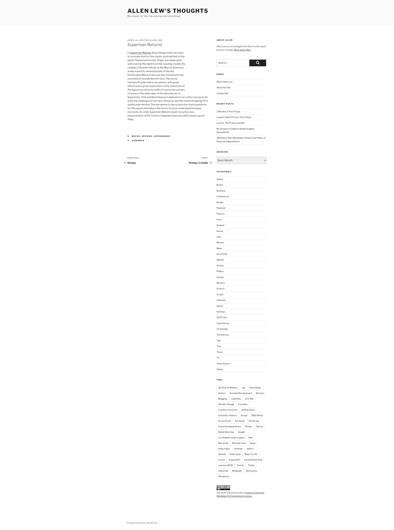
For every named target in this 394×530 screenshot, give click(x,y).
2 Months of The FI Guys (228, 111)
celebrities (236, 398)
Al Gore (221, 393)
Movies (136, 136)
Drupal (244, 415)
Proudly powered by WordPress (142, 523)
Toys (219, 346)
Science (221, 288)
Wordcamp (251, 470)
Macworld (223, 443)
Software (221, 300)
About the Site (224, 87)
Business (221, 190)
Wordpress (223, 476)
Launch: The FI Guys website (231, 123)
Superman (138, 140)
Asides (220, 179)
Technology (222, 329)
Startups (221, 311)
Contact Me (222, 93)
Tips (219, 340)
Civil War (249, 398)
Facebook (240, 421)
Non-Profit (222, 254)
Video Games (223, 363)
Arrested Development (240, 393)
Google (241, 432)
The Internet (223, 334)
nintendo (238, 448)
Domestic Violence (227, 415)
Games (259, 426)
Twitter (251, 465)
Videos (220, 369)
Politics (220, 271)
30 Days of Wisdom (228, 387)
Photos (220, 265)
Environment (224, 421)
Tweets (240, 465)
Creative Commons (227, 409)
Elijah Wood (257, 415)
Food (219, 219)
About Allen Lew (225, 81)
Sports (220, 306)
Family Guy (254, 421)
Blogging (222, 398)
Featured (221, 208)
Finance (220, 213)
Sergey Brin (234, 459)
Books (220, 184)
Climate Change (226, 404)
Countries (243, 404)
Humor (220, 231)
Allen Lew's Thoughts (167, 10)
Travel (220, 352)
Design (220, 202)
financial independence (229, 426)
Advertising (255, 387)
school (221, 459)
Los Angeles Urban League (231, 437)
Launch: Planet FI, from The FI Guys (234, 117)
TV (218, 357)
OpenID (222, 454)
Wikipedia (237, 470)
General (220, 225)
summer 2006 (225, 465)
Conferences (223, 196)
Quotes (220, 277)
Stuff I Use (222, 317)
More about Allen (242, 50)
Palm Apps (235, 454)
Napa (252, 443)
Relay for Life (251, 454)
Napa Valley (224, 448)
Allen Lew (155, 40)
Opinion (220, 259)
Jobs (219, 236)
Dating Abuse (248, 409)
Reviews (147, 136)
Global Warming (226, 432)
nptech (250, 448)
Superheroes (162, 136)
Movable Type (239, 443)
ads (243, 387)
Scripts (220, 294)
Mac (251, 437)
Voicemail (223, 470)
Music (220, 248)
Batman (260, 393)
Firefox (248, 426)
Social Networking (253, 459)
